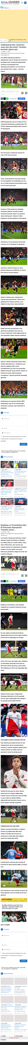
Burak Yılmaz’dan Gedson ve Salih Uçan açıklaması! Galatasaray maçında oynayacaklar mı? (6, 989)
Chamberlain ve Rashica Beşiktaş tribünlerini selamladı (20, 1026)
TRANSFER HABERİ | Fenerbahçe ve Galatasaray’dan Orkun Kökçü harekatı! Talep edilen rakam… (7, 491)
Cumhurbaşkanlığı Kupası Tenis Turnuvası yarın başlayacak (20, 473)
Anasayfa (4, 51)
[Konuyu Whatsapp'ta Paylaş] (7, 99)
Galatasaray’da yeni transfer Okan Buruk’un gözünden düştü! (6, 1026)
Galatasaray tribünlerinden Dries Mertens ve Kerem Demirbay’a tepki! (20, 1008)
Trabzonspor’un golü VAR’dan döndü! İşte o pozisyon (19, 510)
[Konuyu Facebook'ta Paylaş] (2, 99)
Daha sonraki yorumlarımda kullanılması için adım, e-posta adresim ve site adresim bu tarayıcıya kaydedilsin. (13, 439)
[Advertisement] (14, 24)
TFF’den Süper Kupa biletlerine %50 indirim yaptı (7, 1006)
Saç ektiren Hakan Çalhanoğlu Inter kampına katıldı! (7, 508)
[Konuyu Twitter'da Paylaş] (4, 99)
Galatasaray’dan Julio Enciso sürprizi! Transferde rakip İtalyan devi (7, 473)
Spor (8, 51)
